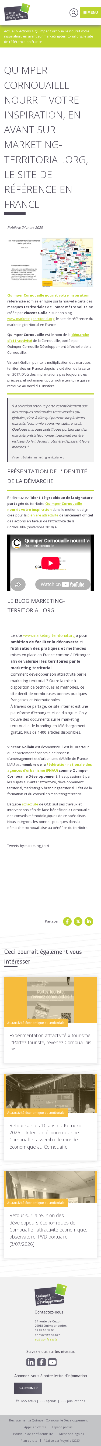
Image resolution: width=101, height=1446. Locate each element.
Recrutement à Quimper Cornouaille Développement (48, 1420)
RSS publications (73, 1401)
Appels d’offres (35, 1427)
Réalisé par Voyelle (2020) (62, 1440)
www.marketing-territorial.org (30, 318)
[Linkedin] (89, 921)
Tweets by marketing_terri (28, 845)
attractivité (30, 804)
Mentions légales (71, 1434)
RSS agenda (48, 1401)
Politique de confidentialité (33, 1434)
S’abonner (28, 1388)
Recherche (73, 12)
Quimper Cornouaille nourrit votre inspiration (48, 295)
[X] (78, 921)
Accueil (9, 31)
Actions (25, 31)
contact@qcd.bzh (47, 1335)
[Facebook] (67, 921)
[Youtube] (52, 1362)
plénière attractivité (43, 515)
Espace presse (62, 1427)
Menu (92, 13)
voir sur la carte (46, 1339)
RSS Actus (28, 1401)
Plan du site (29, 1440)
